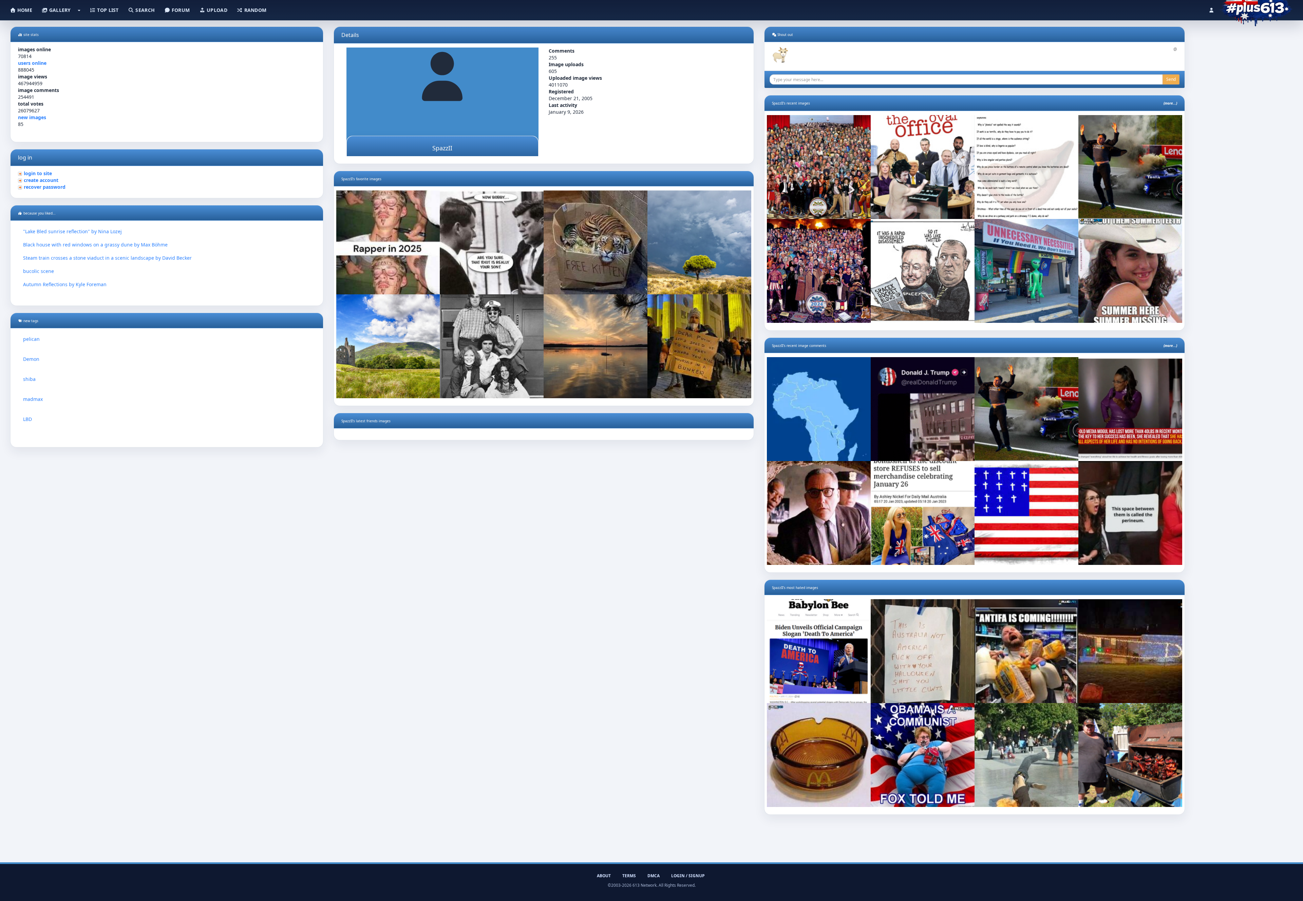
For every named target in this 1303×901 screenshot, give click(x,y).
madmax (33, 399)
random (254, 10)
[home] (1256, 8)
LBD (27, 419)
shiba (29, 379)
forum (180, 10)
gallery (59, 10)
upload (216, 10)
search (144, 10)
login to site (38, 173)
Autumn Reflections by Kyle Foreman (65, 284)
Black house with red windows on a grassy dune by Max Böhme (95, 244)
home (24, 10)
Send (1171, 79)
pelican (31, 339)
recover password (44, 187)
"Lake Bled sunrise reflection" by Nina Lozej (72, 231)
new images (32, 117)
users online (32, 63)
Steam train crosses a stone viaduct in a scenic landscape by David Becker (107, 258)
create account (41, 180)
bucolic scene (38, 271)
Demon (31, 359)
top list (107, 10)
